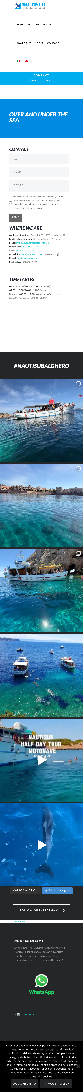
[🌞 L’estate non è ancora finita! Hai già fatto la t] (41, 675)
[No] (78, 1066)
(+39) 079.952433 (32, 246)
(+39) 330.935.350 (25, 250)
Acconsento (24, 1083)
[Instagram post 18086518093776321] (41, 844)
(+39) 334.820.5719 (32, 254)
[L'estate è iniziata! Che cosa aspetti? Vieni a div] (41, 590)
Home (33, 79)
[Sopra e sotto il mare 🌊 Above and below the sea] (41, 420)
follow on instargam (39, 910)
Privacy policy (56, 1083)
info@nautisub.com (27, 258)
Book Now (19, 921)
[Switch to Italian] (18, 61)
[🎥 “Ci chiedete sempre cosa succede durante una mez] (41, 760)
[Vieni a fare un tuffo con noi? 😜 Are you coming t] (41, 505)
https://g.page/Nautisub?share (32, 242)
